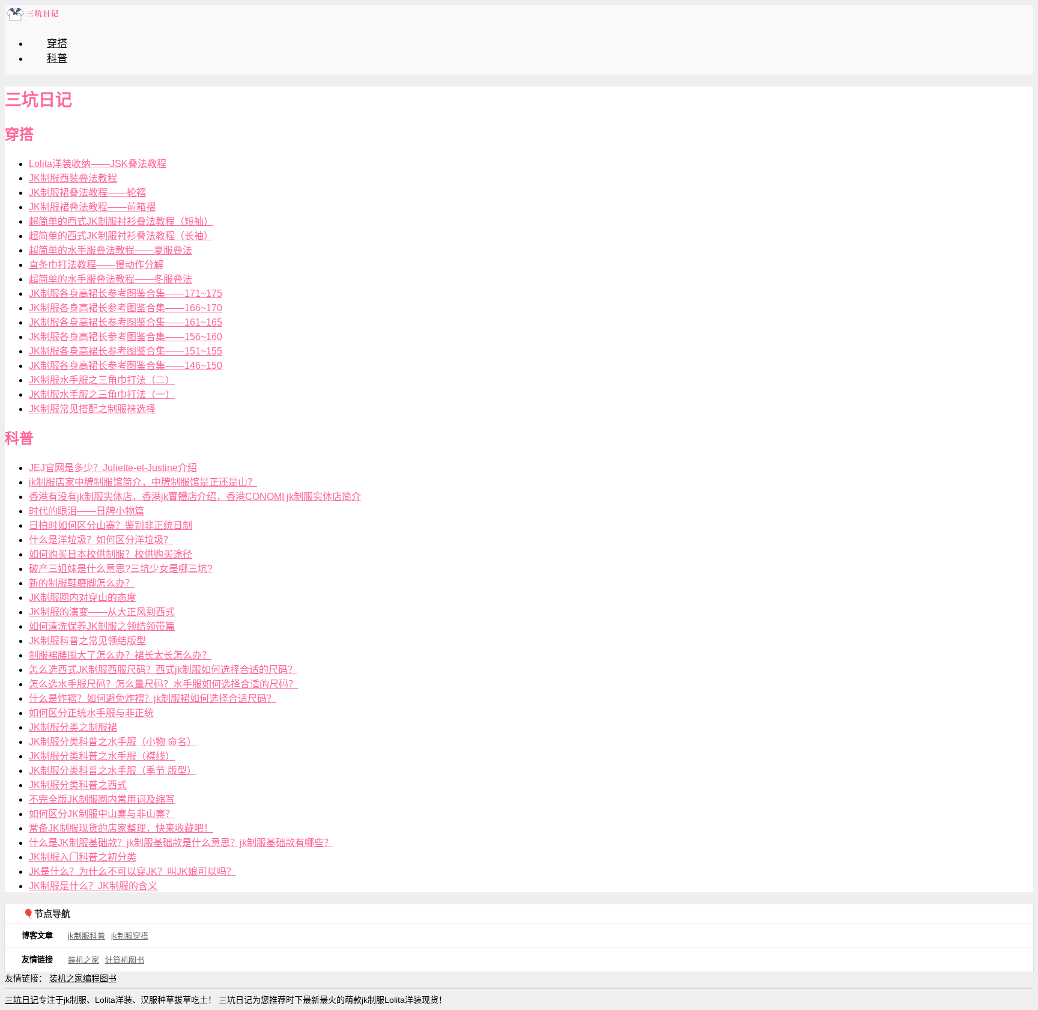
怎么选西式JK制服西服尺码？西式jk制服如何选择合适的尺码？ (163, 670)
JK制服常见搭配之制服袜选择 (92, 409)
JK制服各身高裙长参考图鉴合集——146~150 (125, 365)
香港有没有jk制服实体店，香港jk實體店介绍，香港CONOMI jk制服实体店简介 (195, 496)
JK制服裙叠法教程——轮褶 (87, 192)
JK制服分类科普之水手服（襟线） (102, 756)
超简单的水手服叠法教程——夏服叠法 (110, 250)
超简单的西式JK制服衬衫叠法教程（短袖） (121, 221)
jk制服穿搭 (129, 935)
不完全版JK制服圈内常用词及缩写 (102, 799)
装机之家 (83, 959)
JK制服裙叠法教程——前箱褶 (92, 207)
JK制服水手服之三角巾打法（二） (102, 380)
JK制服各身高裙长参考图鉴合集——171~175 (125, 293)
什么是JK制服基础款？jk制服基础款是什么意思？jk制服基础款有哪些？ (181, 843)
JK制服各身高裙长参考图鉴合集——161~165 (125, 322)
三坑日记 (21, 1000)
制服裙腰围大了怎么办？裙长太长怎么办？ (120, 655)
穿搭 (57, 43)
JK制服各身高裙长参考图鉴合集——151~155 (125, 351)
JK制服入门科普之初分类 (82, 857)
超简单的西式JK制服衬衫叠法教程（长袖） (121, 236)
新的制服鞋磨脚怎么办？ (82, 583)
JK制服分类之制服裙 (73, 727)
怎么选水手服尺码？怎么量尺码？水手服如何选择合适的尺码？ (163, 684)
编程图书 (100, 978)
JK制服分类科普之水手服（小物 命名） (112, 742)
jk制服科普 (86, 935)
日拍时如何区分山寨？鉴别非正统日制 (110, 525)
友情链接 (37, 959)
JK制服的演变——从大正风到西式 (102, 612)
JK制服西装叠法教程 (73, 178)
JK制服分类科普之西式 (78, 785)
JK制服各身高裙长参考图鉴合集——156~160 (125, 337)
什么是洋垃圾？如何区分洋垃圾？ (101, 540)
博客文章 (37, 935)
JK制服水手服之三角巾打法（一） (102, 394)
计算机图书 (124, 959)
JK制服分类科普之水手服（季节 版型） (112, 770)
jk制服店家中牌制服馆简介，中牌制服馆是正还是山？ (143, 482)
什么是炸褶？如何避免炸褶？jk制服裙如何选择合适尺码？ (152, 698)
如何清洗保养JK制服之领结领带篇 (102, 626)
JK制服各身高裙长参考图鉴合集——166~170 (125, 308)
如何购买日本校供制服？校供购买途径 (110, 554)
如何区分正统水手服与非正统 (91, 713)
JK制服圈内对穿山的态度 (82, 597)
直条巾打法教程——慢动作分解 (96, 265)
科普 (57, 58)
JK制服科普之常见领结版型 (87, 641)
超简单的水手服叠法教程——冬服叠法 (110, 279)
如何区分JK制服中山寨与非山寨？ (102, 814)
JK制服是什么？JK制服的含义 (93, 886)
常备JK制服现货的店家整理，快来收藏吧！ (121, 828)
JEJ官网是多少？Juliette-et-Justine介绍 (113, 468)
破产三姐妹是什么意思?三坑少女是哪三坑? (121, 569)
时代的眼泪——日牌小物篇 (86, 511)
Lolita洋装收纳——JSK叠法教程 (97, 164)
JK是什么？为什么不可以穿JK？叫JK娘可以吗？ (132, 871)
